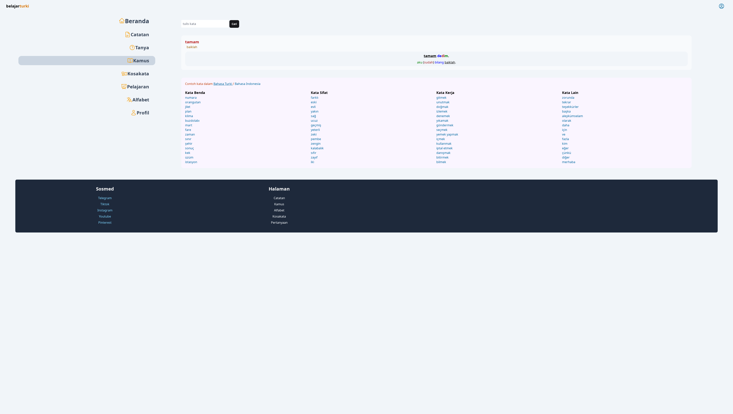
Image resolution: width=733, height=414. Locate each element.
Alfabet (140, 99)
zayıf (314, 157)
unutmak (443, 102)
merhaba (568, 162)
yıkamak (442, 120)
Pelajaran (138, 86)
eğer (565, 148)
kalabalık (317, 148)
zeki (314, 134)
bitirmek (442, 157)
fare (188, 130)
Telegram (105, 198)
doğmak (442, 107)
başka (566, 111)
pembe (316, 139)
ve (563, 134)
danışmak (443, 153)
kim (564, 143)
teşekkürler (570, 107)
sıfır (313, 153)
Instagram (104, 210)
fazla (565, 139)
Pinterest (105, 222)
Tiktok (104, 204)
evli (313, 107)
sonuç (189, 148)
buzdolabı (192, 120)
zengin (316, 143)
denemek (443, 116)
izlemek (441, 111)
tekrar (566, 102)
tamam (192, 41)
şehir (188, 143)
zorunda (568, 97)
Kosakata (138, 73)
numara (191, 97)
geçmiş (316, 125)
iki (312, 162)
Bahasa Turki (223, 84)
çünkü (566, 153)
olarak (566, 120)
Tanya (142, 47)
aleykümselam (572, 116)
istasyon (191, 162)
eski (314, 102)
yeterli (315, 130)
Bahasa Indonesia (247, 84)
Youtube (105, 216)
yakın (314, 111)
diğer (566, 157)
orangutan (193, 102)
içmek (440, 139)
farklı (314, 97)
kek (187, 153)
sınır (188, 139)
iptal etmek (444, 148)
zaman (190, 134)
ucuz (314, 120)
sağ (313, 116)
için (564, 130)
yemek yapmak (447, 134)
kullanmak (443, 143)
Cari (234, 24)
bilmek (441, 162)
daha (565, 125)
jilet (187, 107)
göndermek (444, 125)
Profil (143, 112)
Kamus (279, 204)
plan (188, 111)
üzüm (189, 157)
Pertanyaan (279, 222)
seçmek (441, 130)
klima (189, 116)
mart (188, 125)
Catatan (140, 34)
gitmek (441, 97)
